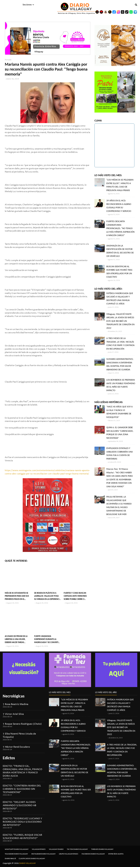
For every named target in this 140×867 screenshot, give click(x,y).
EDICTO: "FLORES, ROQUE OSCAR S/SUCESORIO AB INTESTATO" (22, 836)
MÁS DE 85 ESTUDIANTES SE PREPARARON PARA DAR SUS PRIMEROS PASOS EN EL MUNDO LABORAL (17, 596)
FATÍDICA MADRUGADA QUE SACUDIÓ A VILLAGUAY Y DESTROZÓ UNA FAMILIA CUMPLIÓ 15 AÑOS (119, 298)
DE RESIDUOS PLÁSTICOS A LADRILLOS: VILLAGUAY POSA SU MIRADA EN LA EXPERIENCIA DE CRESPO (47, 596)
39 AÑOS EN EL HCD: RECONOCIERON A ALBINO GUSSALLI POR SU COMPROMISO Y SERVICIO (118, 206)
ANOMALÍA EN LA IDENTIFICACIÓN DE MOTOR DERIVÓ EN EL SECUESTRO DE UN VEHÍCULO (120, 251)
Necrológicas (13, 696)
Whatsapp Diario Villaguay (16, 849)
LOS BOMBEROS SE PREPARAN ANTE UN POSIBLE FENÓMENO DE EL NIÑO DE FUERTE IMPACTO (120, 385)
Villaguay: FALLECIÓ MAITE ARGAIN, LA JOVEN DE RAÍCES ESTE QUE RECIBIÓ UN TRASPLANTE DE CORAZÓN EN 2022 (120, 321)
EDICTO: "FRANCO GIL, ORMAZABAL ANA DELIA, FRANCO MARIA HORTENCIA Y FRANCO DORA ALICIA (22, 771)
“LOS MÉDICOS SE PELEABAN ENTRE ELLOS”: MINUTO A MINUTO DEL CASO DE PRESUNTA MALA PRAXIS (119, 185)
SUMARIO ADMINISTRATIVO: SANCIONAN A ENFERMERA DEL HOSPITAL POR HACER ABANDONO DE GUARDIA (119, 364)
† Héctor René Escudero (16, 747)
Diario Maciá (10, 859)
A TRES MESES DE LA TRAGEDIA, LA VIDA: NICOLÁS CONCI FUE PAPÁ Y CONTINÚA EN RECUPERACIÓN (120, 343)
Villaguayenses (39, 849)
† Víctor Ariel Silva (13, 714)
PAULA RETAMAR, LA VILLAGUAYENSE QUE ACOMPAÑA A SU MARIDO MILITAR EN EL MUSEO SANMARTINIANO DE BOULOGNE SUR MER (119, 506)
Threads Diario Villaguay (102, 849)
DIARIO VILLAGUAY (27, 863)
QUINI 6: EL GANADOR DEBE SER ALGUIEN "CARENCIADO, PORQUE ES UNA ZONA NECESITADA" (119, 432)
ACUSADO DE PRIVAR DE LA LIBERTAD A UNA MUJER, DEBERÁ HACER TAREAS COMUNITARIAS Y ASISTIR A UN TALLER (18, 639)
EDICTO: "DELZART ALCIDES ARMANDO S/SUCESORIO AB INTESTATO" (19, 805)
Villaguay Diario (56, 849)
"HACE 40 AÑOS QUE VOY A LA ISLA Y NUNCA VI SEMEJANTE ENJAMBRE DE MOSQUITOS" (119, 412)
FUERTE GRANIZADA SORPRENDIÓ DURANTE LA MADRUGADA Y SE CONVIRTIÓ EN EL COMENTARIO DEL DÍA (47, 639)
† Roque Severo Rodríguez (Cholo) (22, 724)
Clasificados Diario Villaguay (32, 859)
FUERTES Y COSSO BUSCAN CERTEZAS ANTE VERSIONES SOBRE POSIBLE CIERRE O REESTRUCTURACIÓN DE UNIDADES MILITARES (75, 596)
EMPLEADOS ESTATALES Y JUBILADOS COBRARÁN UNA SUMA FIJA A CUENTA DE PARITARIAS (119, 453)
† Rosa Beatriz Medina (15, 704)
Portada (8, 60)
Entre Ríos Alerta (115, 854)
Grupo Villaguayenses (68, 854)
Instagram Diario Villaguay (43, 854)
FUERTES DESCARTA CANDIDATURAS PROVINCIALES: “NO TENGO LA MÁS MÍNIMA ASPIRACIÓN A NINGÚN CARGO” (120, 228)
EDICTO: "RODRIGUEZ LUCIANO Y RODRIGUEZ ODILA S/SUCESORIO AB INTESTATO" (22, 822)
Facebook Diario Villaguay (93, 854)
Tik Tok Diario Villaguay (77, 849)
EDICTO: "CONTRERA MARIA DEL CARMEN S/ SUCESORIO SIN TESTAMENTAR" (22, 789)
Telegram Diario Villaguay (16, 854)
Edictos (9, 758)
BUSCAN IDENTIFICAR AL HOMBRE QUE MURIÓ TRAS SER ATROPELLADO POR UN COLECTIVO (119, 271)
